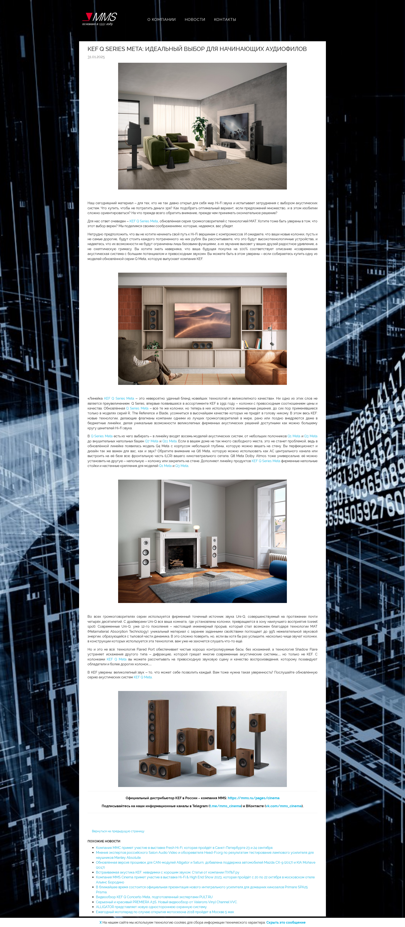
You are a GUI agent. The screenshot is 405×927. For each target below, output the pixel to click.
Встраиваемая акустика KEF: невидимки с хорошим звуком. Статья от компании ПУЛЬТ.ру (167, 872)
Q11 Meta (169, 441)
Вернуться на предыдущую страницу (118, 831)
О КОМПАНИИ (161, 19)
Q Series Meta (137, 408)
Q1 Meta (294, 436)
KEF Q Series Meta (144, 221)
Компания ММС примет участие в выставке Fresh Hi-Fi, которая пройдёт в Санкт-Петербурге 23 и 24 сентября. (184, 848)
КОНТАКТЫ (225, 19)
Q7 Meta (151, 441)
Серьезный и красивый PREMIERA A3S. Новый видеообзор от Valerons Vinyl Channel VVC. (167, 902)
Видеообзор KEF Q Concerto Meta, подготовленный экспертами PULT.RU (154, 897)
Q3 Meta (310, 436)
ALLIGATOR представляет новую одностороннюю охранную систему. (151, 907)
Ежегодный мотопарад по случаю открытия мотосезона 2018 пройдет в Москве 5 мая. (165, 912)
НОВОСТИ (195, 19)
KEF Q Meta (117, 659)
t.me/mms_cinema (225, 806)
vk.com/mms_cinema (284, 806)
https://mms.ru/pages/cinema (253, 798)
